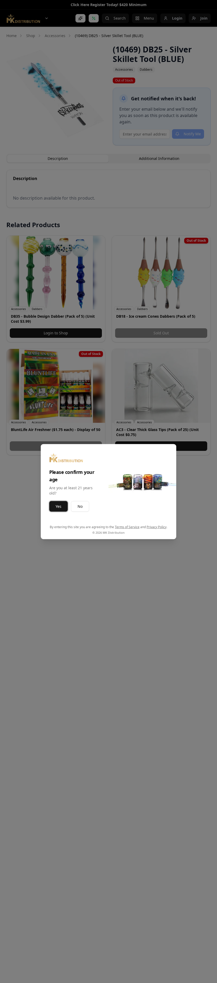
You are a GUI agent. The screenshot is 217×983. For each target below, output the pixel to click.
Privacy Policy (156, 526)
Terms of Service (127, 526)
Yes (58, 506)
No (80, 506)
